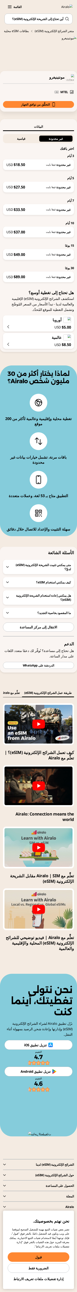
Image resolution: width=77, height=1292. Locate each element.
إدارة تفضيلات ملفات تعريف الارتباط (38, 1279)
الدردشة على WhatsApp (38, 665)
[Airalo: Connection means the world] (38, 786)
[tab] (38, 126)
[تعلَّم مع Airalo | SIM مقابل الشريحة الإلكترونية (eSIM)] (38, 847)
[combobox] (38, 19)
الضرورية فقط (38, 1268)
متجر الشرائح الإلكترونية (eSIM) (54, 31)
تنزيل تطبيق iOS (35, 1045)
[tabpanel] (38, 206)
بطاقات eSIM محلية (16, 31)
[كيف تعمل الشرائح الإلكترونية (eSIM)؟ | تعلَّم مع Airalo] (38, 724)
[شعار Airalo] (65, 6)
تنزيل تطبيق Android (36, 1071)
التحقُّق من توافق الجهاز (35, 104)
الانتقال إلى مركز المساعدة (38, 627)
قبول (38, 1257)
